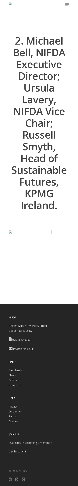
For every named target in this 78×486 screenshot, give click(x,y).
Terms (13, 416)
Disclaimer (15, 411)
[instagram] (23, 480)
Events (13, 380)
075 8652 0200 (21, 340)
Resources (15, 385)
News (12, 375)
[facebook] (16, 480)
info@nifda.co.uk (23, 349)
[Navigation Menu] (67, 4)
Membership (16, 370)
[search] (60, 4)
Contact (13, 421)
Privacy (13, 406)
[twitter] (10, 480)
